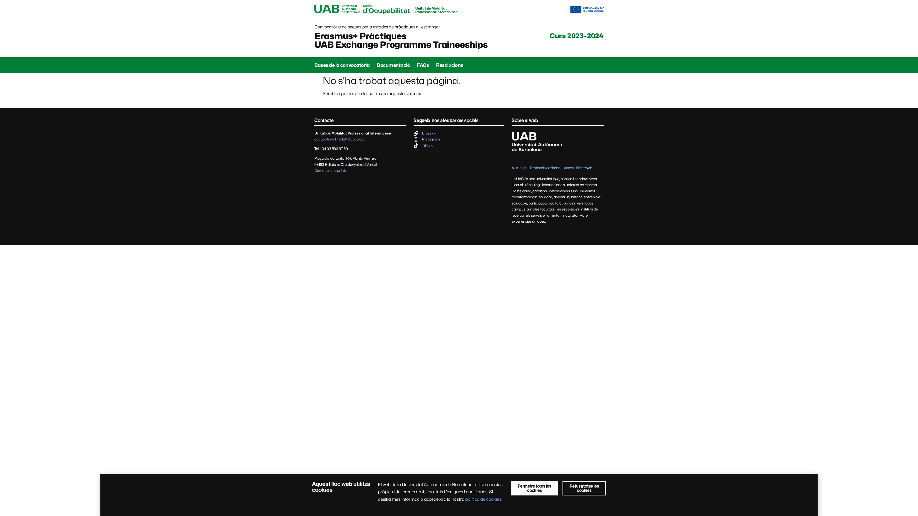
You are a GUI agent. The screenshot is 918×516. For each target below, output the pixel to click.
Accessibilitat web (578, 168)
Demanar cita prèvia (330, 170)
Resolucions (449, 65)
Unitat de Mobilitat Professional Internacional (437, 10)
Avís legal (519, 168)
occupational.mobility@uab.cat (339, 139)
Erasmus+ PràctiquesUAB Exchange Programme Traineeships (401, 40)
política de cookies (483, 499)
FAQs (423, 65)
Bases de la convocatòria (342, 65)
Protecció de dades (545, 168)
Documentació (393, 65)
